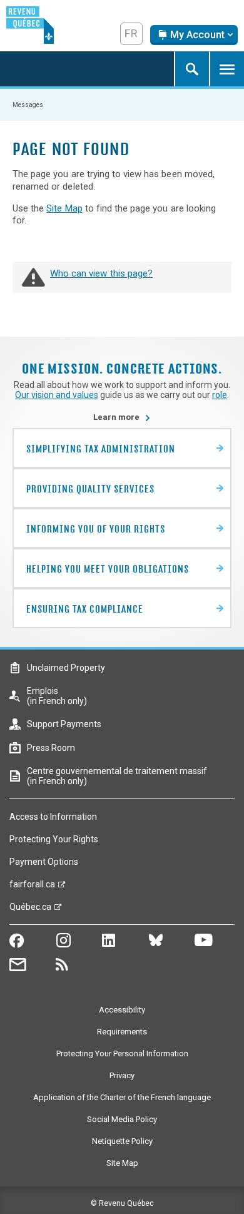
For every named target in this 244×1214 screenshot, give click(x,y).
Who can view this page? (101, 273)
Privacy (122, 1075)
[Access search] (191, 68)
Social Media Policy (122, 1119)
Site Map (64, 208)
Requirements (122, 1031)
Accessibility (122, 1009)
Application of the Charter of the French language (122, 1097)
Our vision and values (56, 395)
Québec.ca (30, 910)
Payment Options (43, 862)
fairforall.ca (32, 887)
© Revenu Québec (122, 1203)
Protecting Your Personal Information (122, 1053)
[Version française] (131, 34)
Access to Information (53, 817)
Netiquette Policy (122, 1141)
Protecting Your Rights (53, 839)
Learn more (122, 417)
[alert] (194, 35)
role (219, 395)
